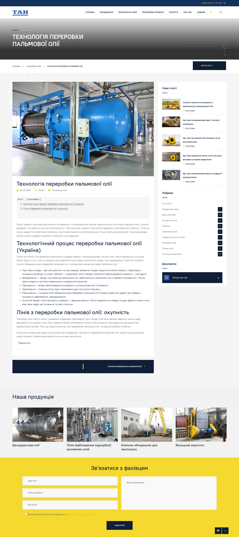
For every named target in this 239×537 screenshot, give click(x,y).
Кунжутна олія (169, 220)
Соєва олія (167, 248)
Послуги (173, 12)
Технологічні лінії (127, 12)
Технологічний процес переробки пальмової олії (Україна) (53, 204)
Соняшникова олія (172, 254)
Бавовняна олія (170, 209)
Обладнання (106, 12)
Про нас (187, 12)
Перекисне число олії (173, 237)
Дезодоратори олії (26, 445)
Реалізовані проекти (153, 12)
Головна (89, 12)
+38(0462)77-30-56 (211, 3)
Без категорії (169, 215)
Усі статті (167, 203)
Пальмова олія (34, 66)
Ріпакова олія (169, 243)
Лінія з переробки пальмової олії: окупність (45, 208)
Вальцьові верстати (190, 445)
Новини (201, 12)
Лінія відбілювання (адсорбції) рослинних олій (89, 447)
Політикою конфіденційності (81, 514)
